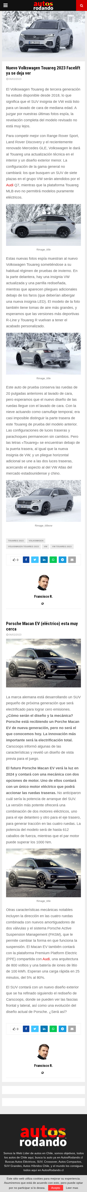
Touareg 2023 (16, 541)
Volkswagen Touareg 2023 (23, 546)
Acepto (55, 1187)
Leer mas (72, 1187)
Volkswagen (36, 541)
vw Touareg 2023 (62, 546)
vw (45, 546)
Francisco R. (43, 596)
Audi (9, 185)
